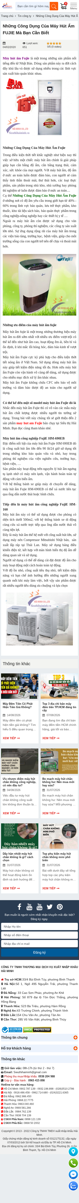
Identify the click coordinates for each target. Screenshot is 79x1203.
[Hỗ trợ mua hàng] (73, 1163)
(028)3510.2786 (65, 1088)
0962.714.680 (40, 1092)
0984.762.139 (23, 1111)
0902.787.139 (27, 1088)
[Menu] (73, 6)
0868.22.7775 (25, 1100)
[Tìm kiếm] (54, 6)
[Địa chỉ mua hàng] (73, 1152)
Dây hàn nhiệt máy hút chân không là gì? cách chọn (18, 857)
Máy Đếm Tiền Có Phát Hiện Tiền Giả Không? (17, 705)
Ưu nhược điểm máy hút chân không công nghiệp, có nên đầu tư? (19, 782)
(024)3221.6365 (59, 1092)
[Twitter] (49, 907)
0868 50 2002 (32, 1123)
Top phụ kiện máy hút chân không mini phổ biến (56, 857)
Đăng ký (39, 952)
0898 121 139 (33, 1119)
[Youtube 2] (39, 907)
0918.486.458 (22, 1092)
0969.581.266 (23, 1107)
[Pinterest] (59, 907)
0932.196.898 (45, 1088)
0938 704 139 (23, 1115)
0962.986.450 (23, 1096)
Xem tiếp (9, 738)
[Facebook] (19, 907)
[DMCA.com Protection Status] (37, 1029)
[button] (75, 1037)
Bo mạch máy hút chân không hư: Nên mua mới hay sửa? (58, 782)
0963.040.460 (26, 1104)
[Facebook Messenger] (73, 1174)
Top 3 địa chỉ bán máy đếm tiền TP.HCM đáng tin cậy (59, 707)
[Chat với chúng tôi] (73, 1186)
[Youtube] (29, 907)
